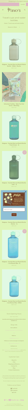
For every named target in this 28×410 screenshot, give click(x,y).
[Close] (25, 191)
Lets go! (14, 214)
